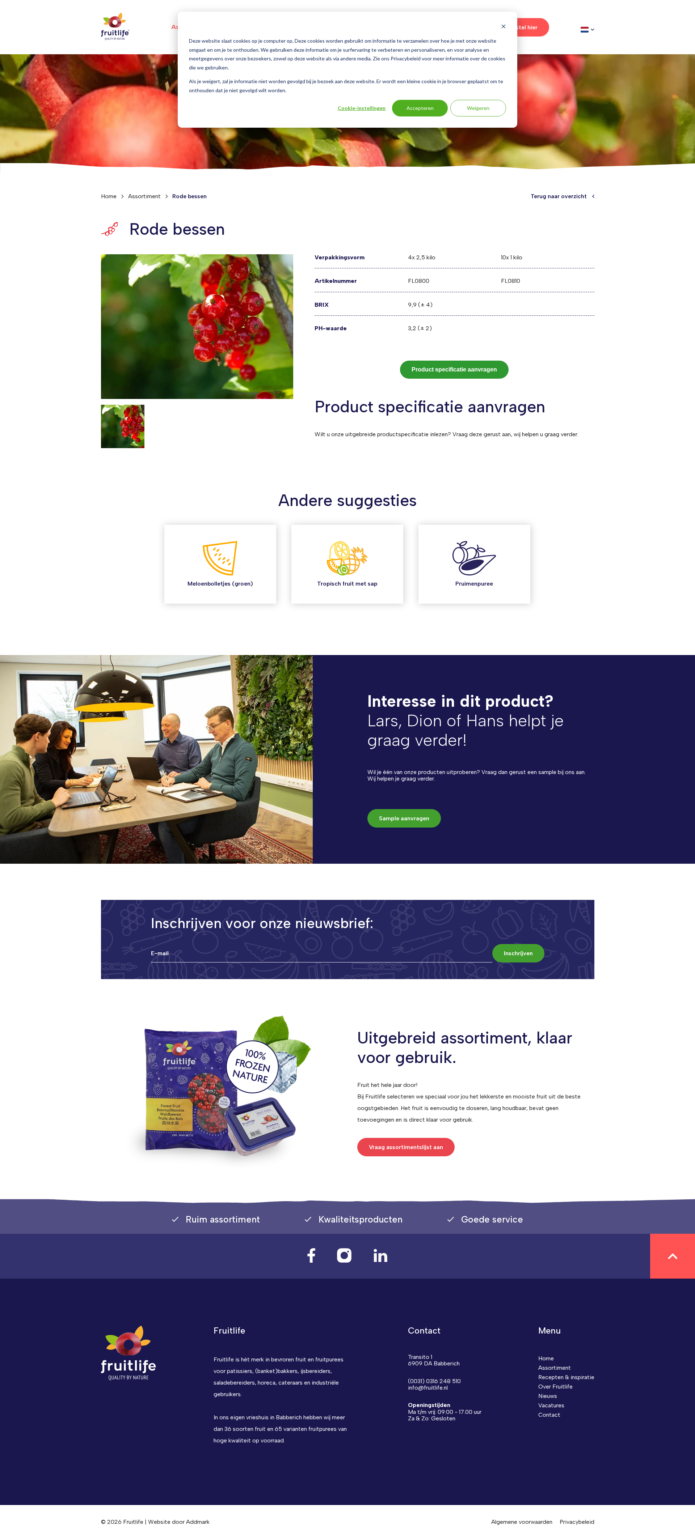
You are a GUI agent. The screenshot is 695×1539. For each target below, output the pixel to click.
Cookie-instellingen (362, 108)
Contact (549, 1414)
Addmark (198, 1521)
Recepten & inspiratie (566, 1377)
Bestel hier (523, 27)
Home (109, 196)
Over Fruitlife (555, 1386)
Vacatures (551, 1405)
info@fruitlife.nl (428, 1387)
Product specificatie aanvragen (454, 369)
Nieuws (547, 1396)
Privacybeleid (577, 1521)
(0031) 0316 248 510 (434, 1381)
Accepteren (420, 108)
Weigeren (478, 108)
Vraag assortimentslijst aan (406, 1147)
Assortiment (144, 196)
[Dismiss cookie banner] (503, 27)
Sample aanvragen (404, 818)
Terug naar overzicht (559, 196)
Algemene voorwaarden (521, 1521)
